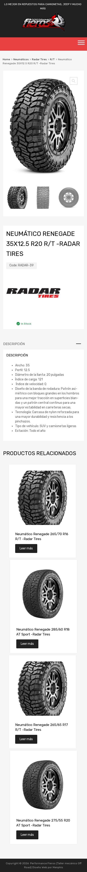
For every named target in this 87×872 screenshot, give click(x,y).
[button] (73, 81)
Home (6, 59)
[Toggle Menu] (81, 44)
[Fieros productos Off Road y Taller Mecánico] (43, 31)
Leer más (26, 548)
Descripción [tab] (14, 344)
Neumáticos (21, 59)
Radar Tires (39, 59)
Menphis (58, 867)
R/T (52, 59)
